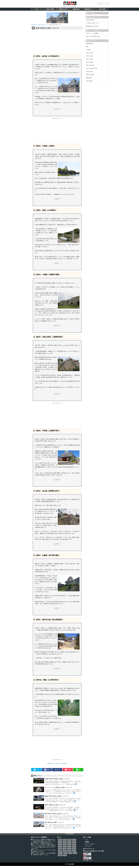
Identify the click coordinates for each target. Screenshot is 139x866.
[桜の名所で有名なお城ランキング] (73, 819)
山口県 (69, 848)
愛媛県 (64, 842)
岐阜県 (59, 846)
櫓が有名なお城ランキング (54, 822)
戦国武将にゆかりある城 (92, 26)
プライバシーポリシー (90, 844)
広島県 (69, 842)
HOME (57, 763)
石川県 (59, 842)
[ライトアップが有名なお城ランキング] (74, 793)
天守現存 (88, 49)
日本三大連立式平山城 (91, 68)
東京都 (59, 848)
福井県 (74, 848)
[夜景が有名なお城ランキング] (74, 810)
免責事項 (87, 841)
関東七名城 (89, 77)
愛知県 (64, 839)
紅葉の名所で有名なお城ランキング (57, 779)
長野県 (69, 839)
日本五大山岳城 (90, 74)
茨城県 (74, 844)
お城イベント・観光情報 (92, 33)
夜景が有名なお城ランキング (55, 805)
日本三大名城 (89, 53)
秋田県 (70, 853)
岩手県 (75, 853)
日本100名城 (89, 81)
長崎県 (64, 850)
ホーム (86, 839)
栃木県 (74, 846)
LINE (79, 769)
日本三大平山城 (90, 65)
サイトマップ (88, 846)
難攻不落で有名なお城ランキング (56, 796)
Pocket (69, 769)
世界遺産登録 (89, 43)
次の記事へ (64, 763)
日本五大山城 (89, 71)
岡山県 (74, 839)
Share (47, 769)
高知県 (69, 846)
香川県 (74, 850)
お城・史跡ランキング (88, 860)
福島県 (59, 844)
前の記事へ (51, 763)
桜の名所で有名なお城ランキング (56, 813)
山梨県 (64, 848)
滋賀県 (59, 839)
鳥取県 (64, 855)
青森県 (69, 850)
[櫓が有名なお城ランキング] (73, 828)
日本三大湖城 (89, 62)
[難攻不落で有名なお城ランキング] (75, 801)
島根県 (64, 844)
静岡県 (64, 846)
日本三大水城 (89, 59)
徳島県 (65, 853)
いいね (56, 108)
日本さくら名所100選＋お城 (93, 36)
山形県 (59, 855)
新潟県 (74, 842)
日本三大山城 (89, 56)
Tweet (37, 769)
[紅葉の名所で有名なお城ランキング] (75, 784)
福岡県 (59, 850)
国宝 (87, 46)
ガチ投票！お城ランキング (92, 23)
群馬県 (69, 844)
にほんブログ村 (87, 852)
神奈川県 (60, 853)
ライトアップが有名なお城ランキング (58, 787)
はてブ (58, 769)
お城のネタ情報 (90, 20)
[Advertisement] (46, 42)
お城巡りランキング (87, 856)
